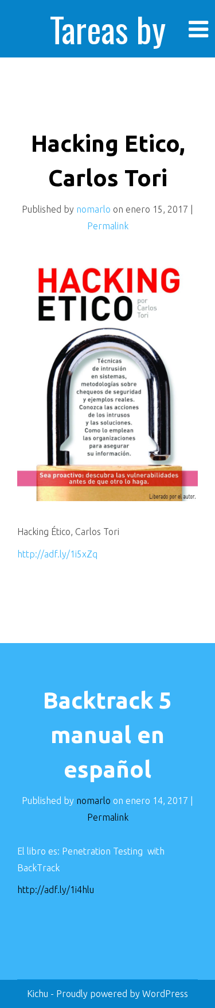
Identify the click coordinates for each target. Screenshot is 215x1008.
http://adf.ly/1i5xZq (57, 554)
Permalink (107, 226)
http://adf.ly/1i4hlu (55, 889)
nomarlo (93, 209)
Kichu (38, 993)
